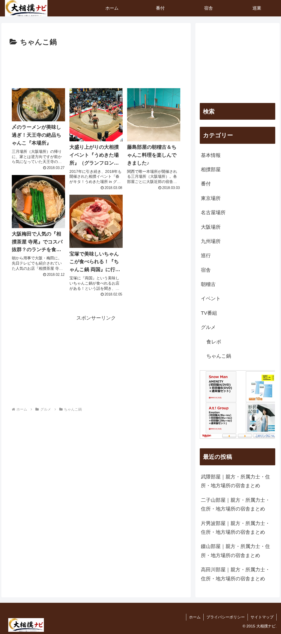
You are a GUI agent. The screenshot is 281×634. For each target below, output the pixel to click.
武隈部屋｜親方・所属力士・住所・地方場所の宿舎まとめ (235, 481)
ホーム (195, 617)
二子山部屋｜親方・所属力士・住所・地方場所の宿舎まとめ (235, 504)
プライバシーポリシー (225, 617)
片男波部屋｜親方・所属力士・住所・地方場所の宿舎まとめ (235, 528)
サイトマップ (262, 617)
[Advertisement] (96, 65)
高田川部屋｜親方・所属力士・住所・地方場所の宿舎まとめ (235, 574)
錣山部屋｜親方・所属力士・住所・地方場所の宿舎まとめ (235, 551)
